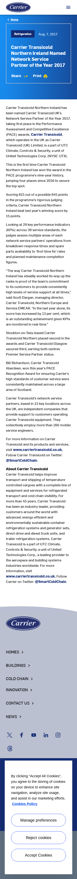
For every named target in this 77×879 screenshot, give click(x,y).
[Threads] (11, 744)
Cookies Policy (24, 804)
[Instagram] (60, 731)
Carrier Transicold (46, 134)
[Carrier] (23, 622)
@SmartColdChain (21, 460)
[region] (38, 816)
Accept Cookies (38, 855)
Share (19, 75)
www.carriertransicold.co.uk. (38, 449)
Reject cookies (38, 837)
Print (40, 75)
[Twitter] (12, 731)
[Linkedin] (48, 731)
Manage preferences (38, 820)
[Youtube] (36, 731)
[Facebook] (24, 731)
